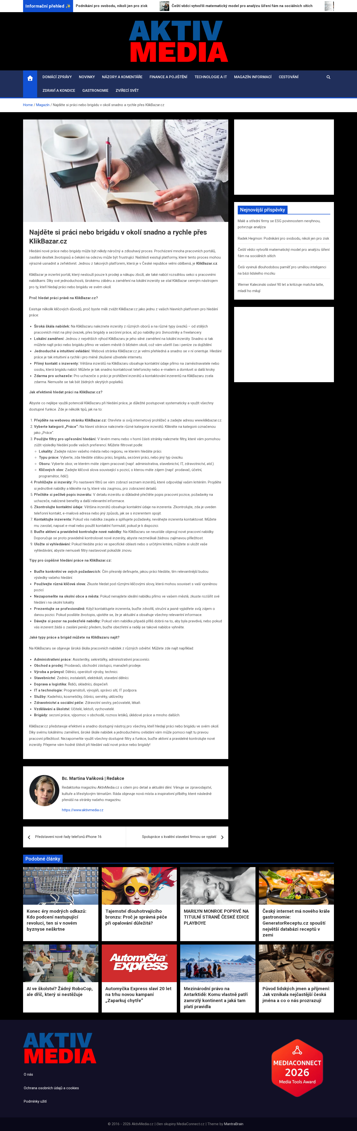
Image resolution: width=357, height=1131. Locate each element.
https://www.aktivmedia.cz (82, 810)
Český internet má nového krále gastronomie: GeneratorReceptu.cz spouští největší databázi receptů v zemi (296, 923)
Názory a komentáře (122, 77)
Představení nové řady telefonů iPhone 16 (68, 837)
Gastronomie (95, 90)
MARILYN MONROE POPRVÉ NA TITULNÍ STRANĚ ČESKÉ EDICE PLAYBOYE (216, 917)
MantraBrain (233, 1124)
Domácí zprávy (57, 77)
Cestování (288, 77)
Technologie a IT (211, 77)
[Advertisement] (284, 157)
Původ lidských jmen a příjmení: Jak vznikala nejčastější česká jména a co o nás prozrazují (296, 994)
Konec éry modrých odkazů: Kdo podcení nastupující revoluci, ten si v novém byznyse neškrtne (56, 920)
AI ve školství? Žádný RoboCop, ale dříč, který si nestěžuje (60, 991)
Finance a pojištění (168, 77)
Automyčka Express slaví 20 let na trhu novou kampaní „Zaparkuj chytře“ (138, 994)
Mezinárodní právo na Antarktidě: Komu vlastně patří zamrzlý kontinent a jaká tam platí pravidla (216, 997)
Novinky (87, 77)
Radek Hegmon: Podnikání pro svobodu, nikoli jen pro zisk (283, 238)
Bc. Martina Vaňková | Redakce (93, 778)
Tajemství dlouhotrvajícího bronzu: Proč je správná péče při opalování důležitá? (136, 917)
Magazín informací (253, 77)
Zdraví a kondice (58, 90)
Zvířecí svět (127, 90)
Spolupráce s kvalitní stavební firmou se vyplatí (179, 837)
